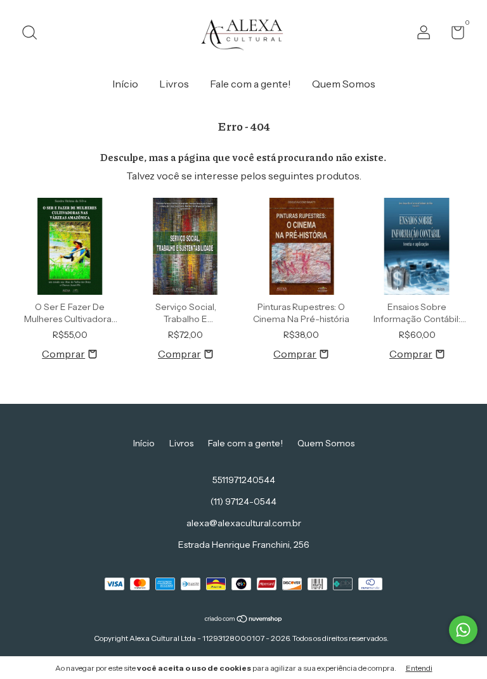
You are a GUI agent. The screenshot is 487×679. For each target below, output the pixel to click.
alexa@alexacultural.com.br (243, 523)
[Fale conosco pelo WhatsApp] (463, 630)
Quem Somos (343, 83)
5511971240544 (243, 480)
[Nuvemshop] (243, 619)
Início (125, 83)
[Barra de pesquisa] (34, 34)
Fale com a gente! (250, 83)
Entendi (419, 668)
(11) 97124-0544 (243, 501)
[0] (453, 35)
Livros (174, 83)
